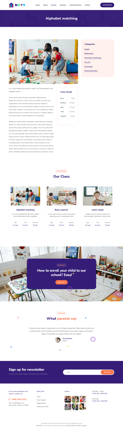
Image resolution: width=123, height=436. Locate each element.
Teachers (63, 5)
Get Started (107, 5)
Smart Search (41, 400)
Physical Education (90, 71)
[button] (60, 350)
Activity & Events (75, 5)
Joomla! (38, 426)
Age (15, 222)
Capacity (35, 222)
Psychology (88, 67)
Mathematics (88, 53)
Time (25, 222)
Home (38, 5)
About (45, 5)
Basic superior (61, 209)
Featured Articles (42, 407)
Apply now (61, 282)
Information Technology (92, 58)
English (86, 49)
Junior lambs (98, 209)
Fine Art (87, 62)
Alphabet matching (25, 209)
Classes (53, 5)
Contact (87, 5)
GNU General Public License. (77, 426)
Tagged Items (41, 403)
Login (38, 397)
